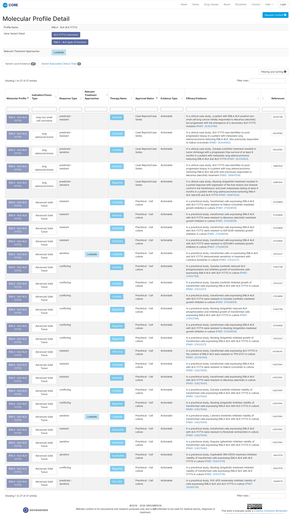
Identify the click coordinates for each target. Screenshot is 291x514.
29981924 (278, 166)
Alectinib (117, 117)
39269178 (278, 481)
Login (283, 4)
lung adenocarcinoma (44, 135)
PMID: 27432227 (229, 259)
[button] (28, 98)
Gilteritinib (117, 442)
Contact (256, 4)
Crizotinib (117, 133)
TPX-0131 (117, 351)
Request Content (274, 14)
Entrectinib (118, 429)
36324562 (278, 133)
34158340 (277, 351)
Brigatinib (117, 182)
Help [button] (268, 4)
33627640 (277, 364)
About (227, 4)
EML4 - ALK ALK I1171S (18, 119)
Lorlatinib (59, 52)
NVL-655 (117, 481)
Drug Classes (211, 4)
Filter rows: (243, 80)
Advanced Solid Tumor (44, 204)
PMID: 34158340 (196, 357)
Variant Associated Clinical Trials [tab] (60, 63)
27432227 (278, 254)
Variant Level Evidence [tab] (20, 63)
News (184, 4)
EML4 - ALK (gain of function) (70, 42)
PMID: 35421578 (214, 461)
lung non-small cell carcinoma (44, 119)
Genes (195, 4)
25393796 (278, 117)
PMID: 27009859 (226, 207)
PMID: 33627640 (196, 370)
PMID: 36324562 (219, 142)
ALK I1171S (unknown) (66, 34)
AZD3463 (117, 241)
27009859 (278, 202)
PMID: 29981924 (230, 175)
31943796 (278, 267)
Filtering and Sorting (272, 71)
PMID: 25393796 (206, 126)
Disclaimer (241, 4)
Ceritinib (116, 149)
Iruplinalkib (118, 455)
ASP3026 (117, 228)
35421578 (278, 455)
